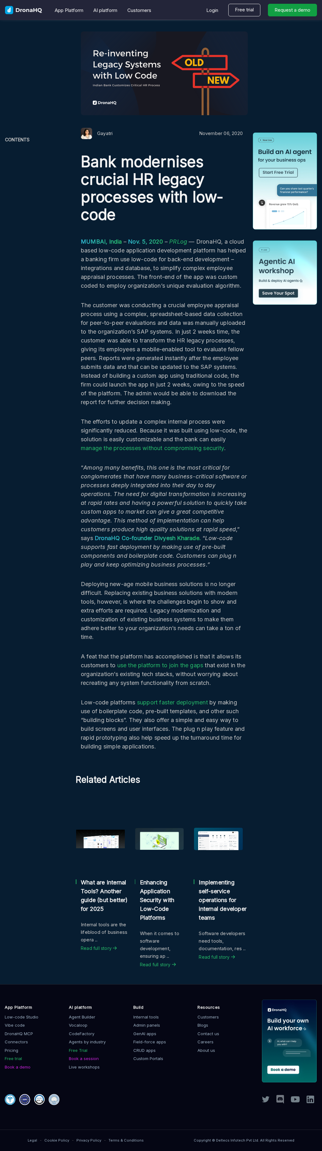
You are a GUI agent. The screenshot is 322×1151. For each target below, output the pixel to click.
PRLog (178, 241)
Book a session (84, 1058)
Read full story (97, 948)
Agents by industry (87, 1041)
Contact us (208, 1033)
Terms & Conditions (126, 1140)
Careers (205, 1041)
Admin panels (146, 1025)
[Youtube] (295, 1100)
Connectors (16, 1041)
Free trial (244, 10)
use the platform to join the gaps (160, 665)
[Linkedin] (310, 1101)
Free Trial (78, 1050)
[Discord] (280, 1102)
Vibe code (15, 1025)
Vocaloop (78, 1025)
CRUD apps (144, 1050)
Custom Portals (148, 1058)
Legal (32, 1140)
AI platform (105, 10)
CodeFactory (81, 1033)
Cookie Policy (56, 1140)
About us (206, 1050)
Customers (139, 10)
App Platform (69, 10)
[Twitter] (265, 1100)
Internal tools (146, 1016)
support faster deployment (172, 702)
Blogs (202, 1025)
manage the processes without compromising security (152, 448)
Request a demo (292, 10)
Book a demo (18, 1066)
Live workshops (84, 1066)
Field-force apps (149, 1041)
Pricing (11, 1050)
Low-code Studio (21, 1016)
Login (212, 10)
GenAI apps (144, 1033)
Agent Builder (82, 1016)
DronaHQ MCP (19, 1033)
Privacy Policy (88, 1140)
